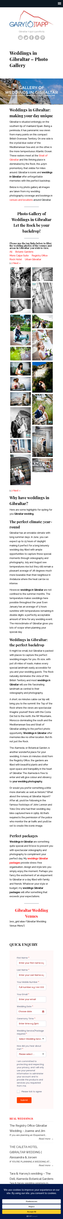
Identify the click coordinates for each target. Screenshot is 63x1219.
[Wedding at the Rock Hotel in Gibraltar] (20, 368)
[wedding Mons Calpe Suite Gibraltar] (20, 384)
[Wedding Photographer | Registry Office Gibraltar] (20, 306)
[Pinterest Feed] (42, 39)
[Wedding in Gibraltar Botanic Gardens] (20, 330)
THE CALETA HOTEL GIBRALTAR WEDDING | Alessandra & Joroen (26, 1152)
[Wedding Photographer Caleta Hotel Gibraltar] (42, 409)
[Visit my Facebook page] (31, 39)
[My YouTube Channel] (37, 39)
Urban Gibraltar (33, 259)
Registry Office (40, 255)
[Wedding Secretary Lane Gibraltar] (20, 446)
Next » (17, 263)
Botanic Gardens (24, 251)
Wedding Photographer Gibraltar (31, 18)
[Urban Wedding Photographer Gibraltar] (20, 282)
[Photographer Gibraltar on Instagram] (20, 39)
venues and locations (21, 199)
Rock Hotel (16, 259)
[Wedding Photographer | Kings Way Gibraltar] (42, 274)
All (11, 251)
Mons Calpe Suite (19, 255)
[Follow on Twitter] (26, 39)
